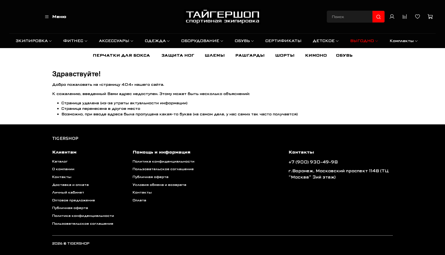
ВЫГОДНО (362, 40)
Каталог (60, 161)
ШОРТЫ (285, 55)
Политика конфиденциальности (83, 215)
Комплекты (402, 40)
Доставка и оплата (70, 184)
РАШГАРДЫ (250, 55)
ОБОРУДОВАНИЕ (200, 40)
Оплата (139, 200)
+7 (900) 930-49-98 (313, 162)
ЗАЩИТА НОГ (178, 55)
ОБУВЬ (242, 40)
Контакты (61, 177)
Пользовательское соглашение (82, 223)
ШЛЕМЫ (215, 55)
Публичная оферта (70, 208)
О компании (63, 169)
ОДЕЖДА (155, 40)
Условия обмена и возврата (159, 184)
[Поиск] (378, 17)
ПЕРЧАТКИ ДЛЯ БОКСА (121, 55)
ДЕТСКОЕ (324, 40)
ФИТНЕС (73, 40)
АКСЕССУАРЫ (114, 40)
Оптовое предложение (73, 200)
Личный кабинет (68, 192)
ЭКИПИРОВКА (32, 40)
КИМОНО (316, 55)
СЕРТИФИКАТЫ (283, 40)
